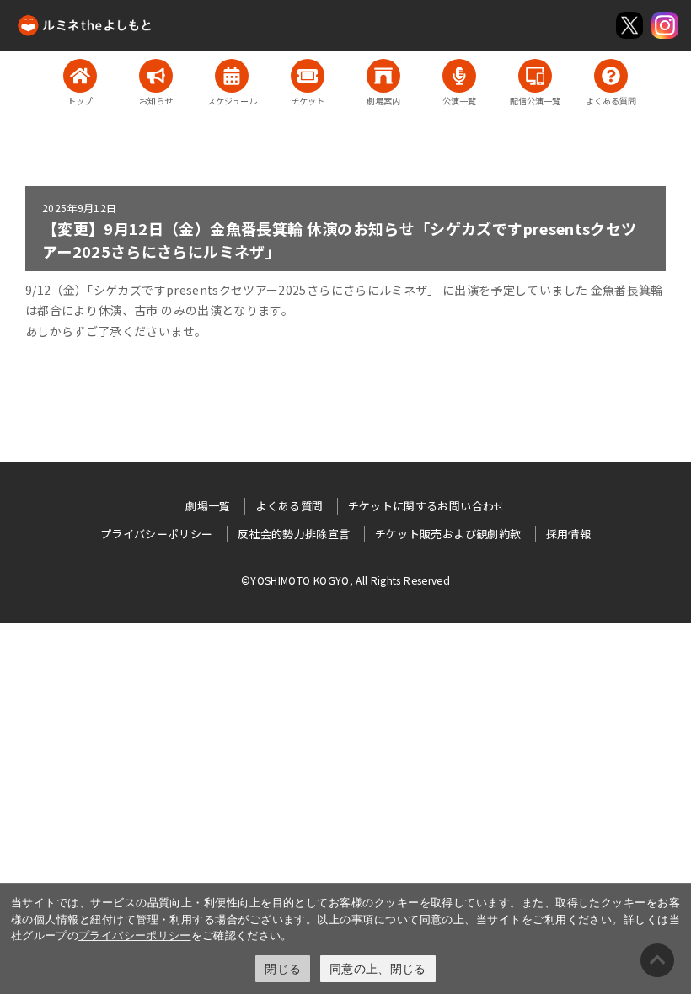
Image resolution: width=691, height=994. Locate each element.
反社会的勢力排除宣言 (294, 534)
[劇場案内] (383, 76)
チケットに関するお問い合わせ (427, 506)
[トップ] (80, 76)
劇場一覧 (207, 506)
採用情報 (568, 534)
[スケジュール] (232, 76)
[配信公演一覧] (535, 76)
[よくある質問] (611, 76)
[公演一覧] (459, 76)
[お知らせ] (156, 76)
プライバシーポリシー (134, 935)
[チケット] (307, 76)
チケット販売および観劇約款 (448, 534)
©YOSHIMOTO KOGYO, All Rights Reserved (345, 580)
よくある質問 (289, 506)
